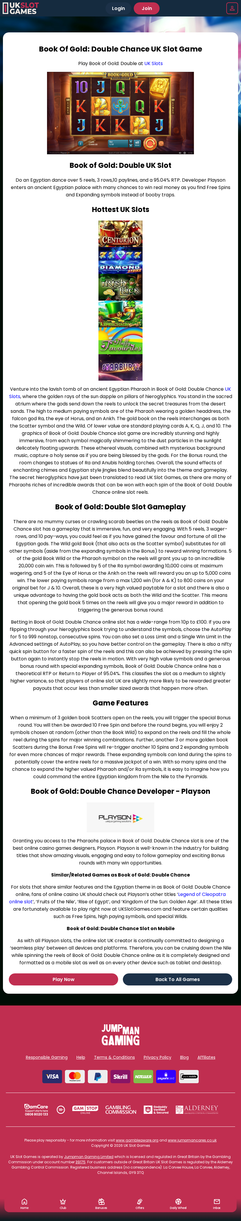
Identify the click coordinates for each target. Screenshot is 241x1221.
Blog (184, 1057)
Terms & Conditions (114, 1057)
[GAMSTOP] (85, 1110)
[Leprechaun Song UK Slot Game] (120, 314)
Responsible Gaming (47, 1057)
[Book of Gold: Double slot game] (120, 113)
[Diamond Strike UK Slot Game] (120, 260)
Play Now (64, 979)
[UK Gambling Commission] (121, 1110)
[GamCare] (36, 1109)
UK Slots (153, 63)
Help (80, 1057)
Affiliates (206, 1057)
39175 (81, 1161)
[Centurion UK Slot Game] (120, 234)
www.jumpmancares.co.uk (192, 1140)
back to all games (177, 979)
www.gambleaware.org (137, 1140)
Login (118, 8)
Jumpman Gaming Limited (88, 1156)
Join (147, 8)
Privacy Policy (157, 1057)
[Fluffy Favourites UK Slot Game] (120, 340)
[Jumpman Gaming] (120, 1043)
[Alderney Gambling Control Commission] (197, 1110)
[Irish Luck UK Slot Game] (120, 287)
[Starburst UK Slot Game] (120, 367)
